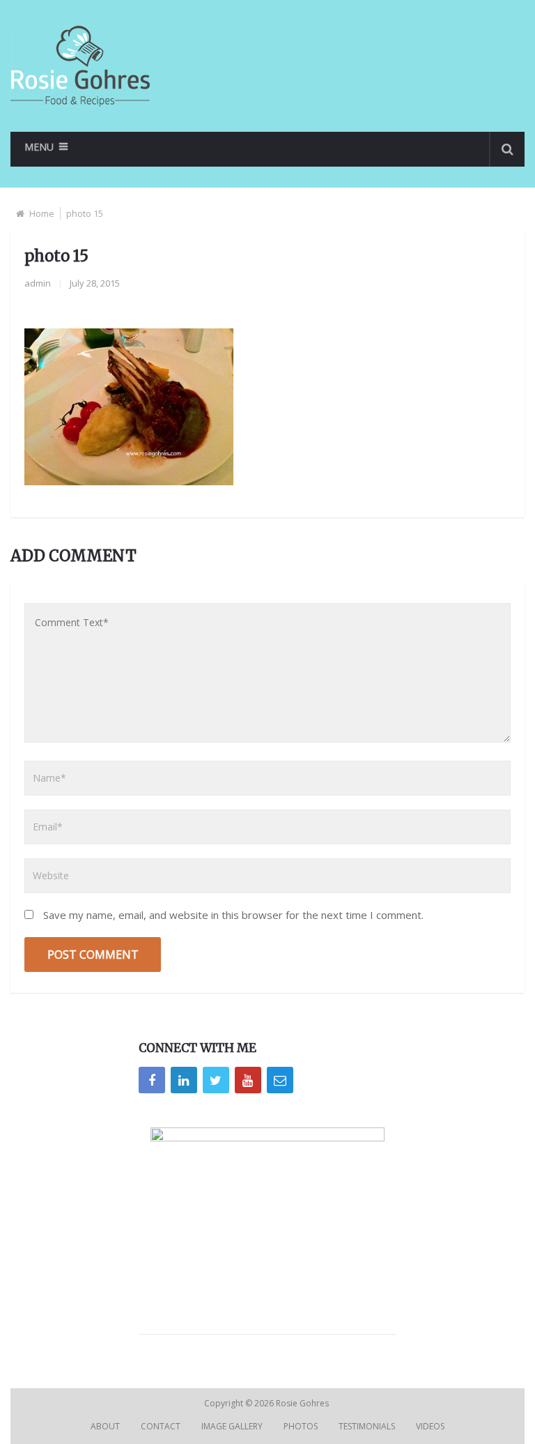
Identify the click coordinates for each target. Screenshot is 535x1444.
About (105, 1426)
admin (37, 283)
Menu (39, 146)
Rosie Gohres (303, 1403)
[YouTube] (248, 1080)
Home (41, 213)
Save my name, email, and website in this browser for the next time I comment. (233, 915)
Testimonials (367, 1426)
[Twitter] (216, 1080)
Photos (301, 1426)
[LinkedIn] (184, 1080)
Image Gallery (232, 1426)
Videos (430, 1426)
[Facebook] (152, 1080)
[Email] (280, 1080)
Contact (160, 1426)
